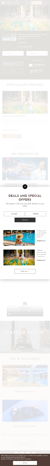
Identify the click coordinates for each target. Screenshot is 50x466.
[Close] (25, 186)
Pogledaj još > (41, 241)
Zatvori (25, 463)
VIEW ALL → (25, 271)
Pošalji (25, 220)
